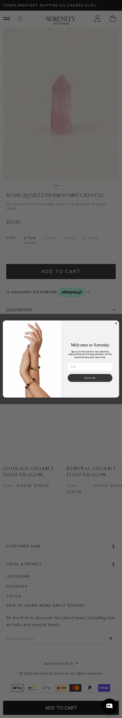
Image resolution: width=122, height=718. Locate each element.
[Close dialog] (116, 323)
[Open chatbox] (109, 706)
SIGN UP (90, 378)
